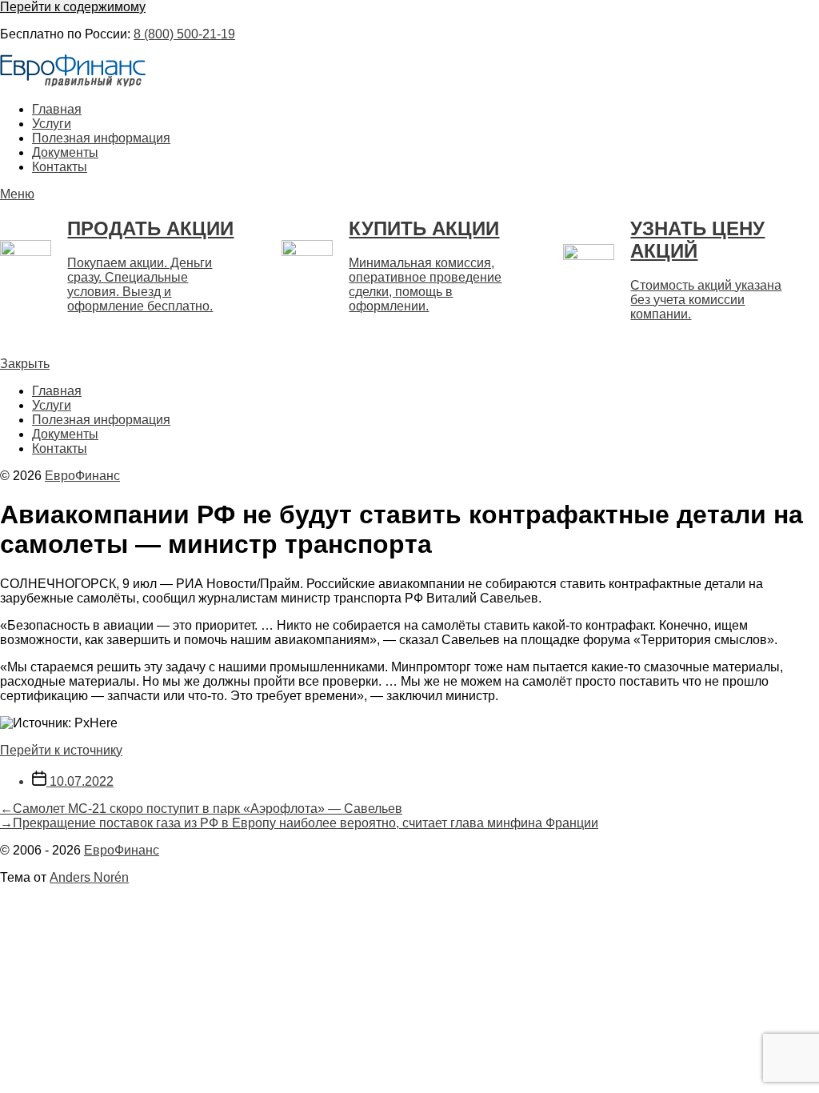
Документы (65, 152)
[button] (409, 194)
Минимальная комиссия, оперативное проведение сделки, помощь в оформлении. (425, 284)
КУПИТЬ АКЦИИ (424, 228)
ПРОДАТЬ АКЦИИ (150, 228)
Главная (57, 109)
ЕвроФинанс (82, 475)
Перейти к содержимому (73, 7)
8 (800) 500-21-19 (184, 34)
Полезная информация (101, 138)
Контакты (59, 167)
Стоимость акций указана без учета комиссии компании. (705, 299)
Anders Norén (89, 877)
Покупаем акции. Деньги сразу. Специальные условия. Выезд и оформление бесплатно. (140, 284)
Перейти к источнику (61, 750)
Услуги (51, 123)
